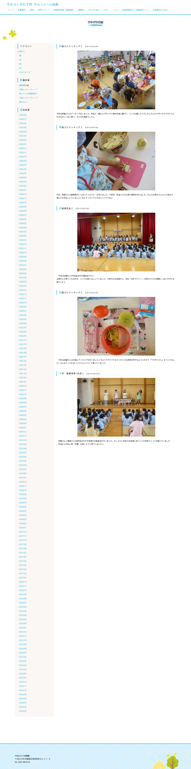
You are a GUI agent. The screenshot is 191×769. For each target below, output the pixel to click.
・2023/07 (22, 265)
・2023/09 (22, 257)
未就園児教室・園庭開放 (63, 9)
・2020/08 (22, 403)
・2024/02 (22, 236)
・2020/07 (22, 407)
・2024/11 (22, 198)
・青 (19, 64)
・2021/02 (22, 378)
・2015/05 (22, 661)
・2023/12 (22, 244)
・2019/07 (22, 453)
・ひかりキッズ (24, 72)
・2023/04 (22, 278)
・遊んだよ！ (23, 102)
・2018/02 (22, 524)
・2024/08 (22, 211)
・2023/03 (22, 282)
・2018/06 (22, 507)
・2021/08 (22, 353)
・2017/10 (22, 540)
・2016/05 (22, 611)
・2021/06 (22, 361)
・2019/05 (22, 461)
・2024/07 (22, 215)
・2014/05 (22, 711)
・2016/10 (22, 590)
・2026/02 (22, 140)
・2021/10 (22, 344)
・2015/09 (22, 644)
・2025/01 (22, 190)
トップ (11, 9)
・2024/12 (22, 194)
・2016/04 (22, 615)
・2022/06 (22, 315)
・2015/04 (22, 665)
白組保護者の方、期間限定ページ (135, 9)
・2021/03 (22, 373)
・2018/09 (22, 494)
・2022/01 (22, 336)
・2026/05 (22, 127)
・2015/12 (22, 632)
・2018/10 (22, 490)
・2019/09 (22, 444)
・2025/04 (22, 178)
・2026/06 (22, 123)
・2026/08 (22, 115)
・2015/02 (22, 674)
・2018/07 (22, 503)
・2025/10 (22, 157)
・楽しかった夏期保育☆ (28, 94)
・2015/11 (22, 636)
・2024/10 (22, 203)
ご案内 (31, 9)
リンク (115, 9)
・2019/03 (22, 469)
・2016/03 (22, 619)
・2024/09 (22, 207)
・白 (19, 68)
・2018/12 (22, 482)
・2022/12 (22, 294)
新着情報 (21, 9)
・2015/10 (22, 640)
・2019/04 (22, 465)
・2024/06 (22, 219)
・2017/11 (22, 536)
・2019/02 (22, 473)
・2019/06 (22, 457)
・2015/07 (22, 653)
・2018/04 (22, 515)
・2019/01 (22, 478)
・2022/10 (22, 303)
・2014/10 (22, 690)
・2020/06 (22, 411)
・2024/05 (22, 223)
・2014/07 (22, 703)
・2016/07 (22, 603)
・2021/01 (22, 382)
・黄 (19, 56)
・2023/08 (22, 261)
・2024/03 (22, 232)
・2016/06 (22, 607)
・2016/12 (22, 582)
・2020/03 (22, 419)
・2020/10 (22, 394)
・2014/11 (22, 686)
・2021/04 (22, 369)
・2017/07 (22, 553)
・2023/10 (22, 253)
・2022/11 (22, 298)
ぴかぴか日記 (93, 9)
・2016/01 (22, 628)
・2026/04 (22, 132)
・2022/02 (22, 332)
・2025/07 (22, 165)
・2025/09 (22, 161)
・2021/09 (22, 348)
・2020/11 (22, 390)
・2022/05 (22, 319)
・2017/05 (22, 561)
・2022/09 (22, 307)
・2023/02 (22, 286)
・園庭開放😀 (23, 85)
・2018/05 (22, 511)
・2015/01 (22, 678)
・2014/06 (22, 707)
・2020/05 (22, 415)
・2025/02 (22, 186)
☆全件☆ (21, 51)
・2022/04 (22, 323)
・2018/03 (22, 519)
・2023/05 (22, 273)
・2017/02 (22, 574)
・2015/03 (22, 669)
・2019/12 (22, 432)
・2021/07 (22, 357)
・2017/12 (22, 532)
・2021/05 (22, 365)
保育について (43, 9)
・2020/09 (22, 398)
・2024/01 (22, 240)
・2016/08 (22, 599)
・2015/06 (22, 657)
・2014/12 (22, 682)
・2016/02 (22, 624)
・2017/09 (22, 544)
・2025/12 (22, 148)
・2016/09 (22, 594)
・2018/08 (22, 499)
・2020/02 (22, 423)
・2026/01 (22, 144)
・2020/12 (22, 386)
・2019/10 (22, 440)
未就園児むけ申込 (160, 9)
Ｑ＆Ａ (105, 9)
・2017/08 (22, 549)
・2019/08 (22, 448)
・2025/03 (22, 182)
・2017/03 (22, 569)
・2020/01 (22, 428)
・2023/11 (22, 248)
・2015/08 (22, 649)
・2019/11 (22, 436)
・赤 (19, 60)
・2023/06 (22, 269)
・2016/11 (22, 586)
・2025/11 (22, 153)
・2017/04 (22, 565)
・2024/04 (22, 228)
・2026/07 (22, 119)
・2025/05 (22, 173)
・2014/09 (22, 694)
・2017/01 (22, 578)
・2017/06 (22, 557)
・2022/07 (22, 311)
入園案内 (80, 9)
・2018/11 (22, 486)
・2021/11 (22, 340)
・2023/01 (22, 290)
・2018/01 (22, 528)
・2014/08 (22, 699)
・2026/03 (22, 136)
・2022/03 (22, 328)
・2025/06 (22, 169)
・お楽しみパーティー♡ (27, 89)
